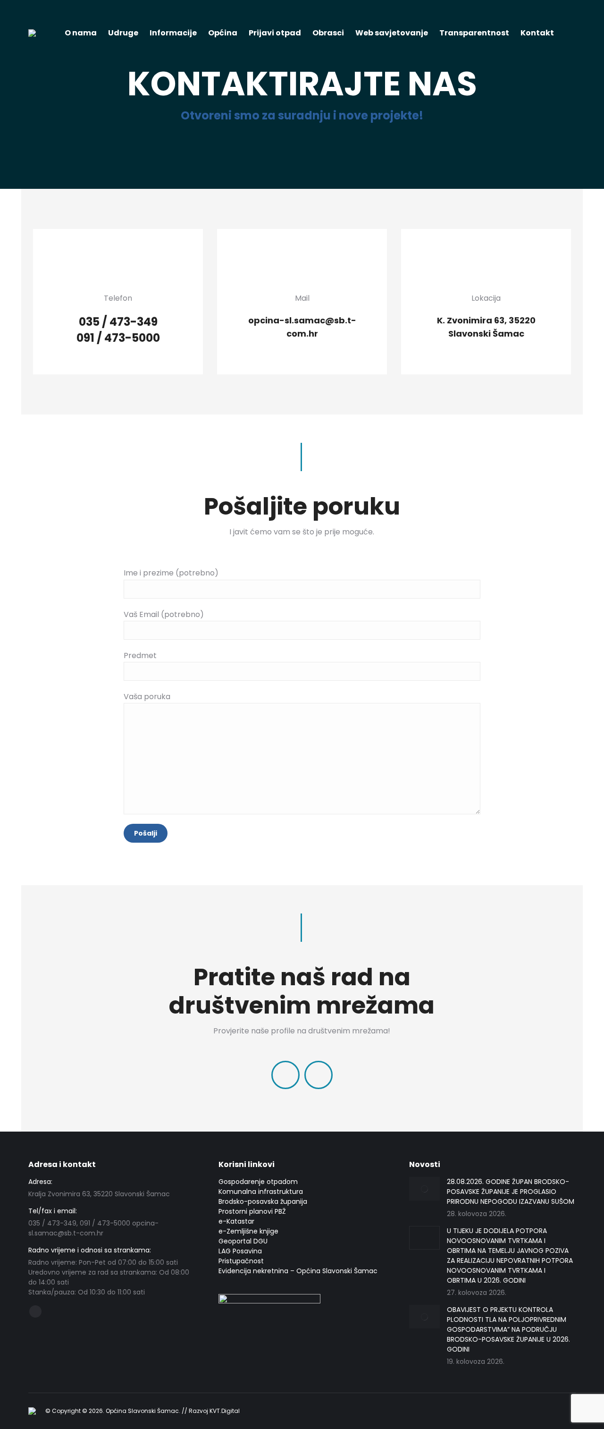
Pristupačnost (241, 1261)
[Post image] (424, 1189)
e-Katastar (236, 1221)
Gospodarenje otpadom (258, 1181)
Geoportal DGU (243, 1241)
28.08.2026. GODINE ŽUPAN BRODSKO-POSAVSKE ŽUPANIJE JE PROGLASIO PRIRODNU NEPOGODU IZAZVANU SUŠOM (510, 1191)
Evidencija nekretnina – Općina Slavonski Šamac (298, 1271)
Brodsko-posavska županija (262, 1201)
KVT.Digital (225, 1411)
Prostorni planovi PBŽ (252, 1211)
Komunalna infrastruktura (260, 1191)
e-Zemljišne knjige (248, 1231)
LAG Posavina (240, 1251)
